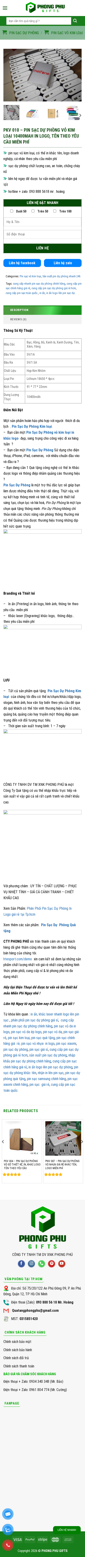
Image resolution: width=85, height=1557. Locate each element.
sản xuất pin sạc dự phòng (47, 1055)
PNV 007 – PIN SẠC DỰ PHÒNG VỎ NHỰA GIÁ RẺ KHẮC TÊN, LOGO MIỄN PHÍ (62, 1165)
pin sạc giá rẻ (39, 1084)
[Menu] (5, 8)
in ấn (42, 293)
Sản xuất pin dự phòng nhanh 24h (61, 276)
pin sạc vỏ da (52, 1032)
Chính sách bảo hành (17, 1350)
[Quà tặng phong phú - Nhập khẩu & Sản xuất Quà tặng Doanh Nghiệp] (45, 8)
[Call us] (41, 1264)
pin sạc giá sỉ (38, 1049)
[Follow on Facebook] (21, 1264)
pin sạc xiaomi (66, 1043)
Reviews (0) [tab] (18, 319)
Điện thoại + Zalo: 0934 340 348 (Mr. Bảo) (33, 1381)
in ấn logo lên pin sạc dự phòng (51, 1067)
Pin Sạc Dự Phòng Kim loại (32, 426)
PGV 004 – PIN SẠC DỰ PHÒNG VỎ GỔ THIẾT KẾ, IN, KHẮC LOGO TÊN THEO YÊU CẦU (22, 1165)
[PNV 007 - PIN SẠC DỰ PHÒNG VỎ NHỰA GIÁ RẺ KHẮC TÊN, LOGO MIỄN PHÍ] (63, 1138)
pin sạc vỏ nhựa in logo (38, 1043)
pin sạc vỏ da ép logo (26, 1032)
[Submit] (75, 21)
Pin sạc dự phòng (24, 33)
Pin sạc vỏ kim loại (67, 33)
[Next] (74, 75)
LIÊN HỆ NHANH (67, 1530)
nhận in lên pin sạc (50, 1073)
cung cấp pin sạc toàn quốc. (22, 293)
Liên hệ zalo (63, 263)
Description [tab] (19, 310)
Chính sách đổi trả (16, 1358)
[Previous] (11, 75)
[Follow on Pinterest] (51, 1264)
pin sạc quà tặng (43, 1038)
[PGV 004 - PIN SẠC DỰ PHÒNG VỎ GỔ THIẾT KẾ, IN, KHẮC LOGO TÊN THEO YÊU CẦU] (22, 1138)
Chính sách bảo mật (17, 1341)
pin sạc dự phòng (15, 1049)
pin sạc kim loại (19, 1038)
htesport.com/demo (17, 959)
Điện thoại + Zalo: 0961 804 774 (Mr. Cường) (35, 1390)
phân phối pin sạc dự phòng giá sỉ (34, 1020)
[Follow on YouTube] (62, 1264)
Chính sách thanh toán (18, 1366)
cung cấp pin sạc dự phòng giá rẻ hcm (54, 288)
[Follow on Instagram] (31, 1264)
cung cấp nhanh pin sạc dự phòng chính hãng (39, 283)
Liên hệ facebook (22, 263)
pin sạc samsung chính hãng (46, 1079)
